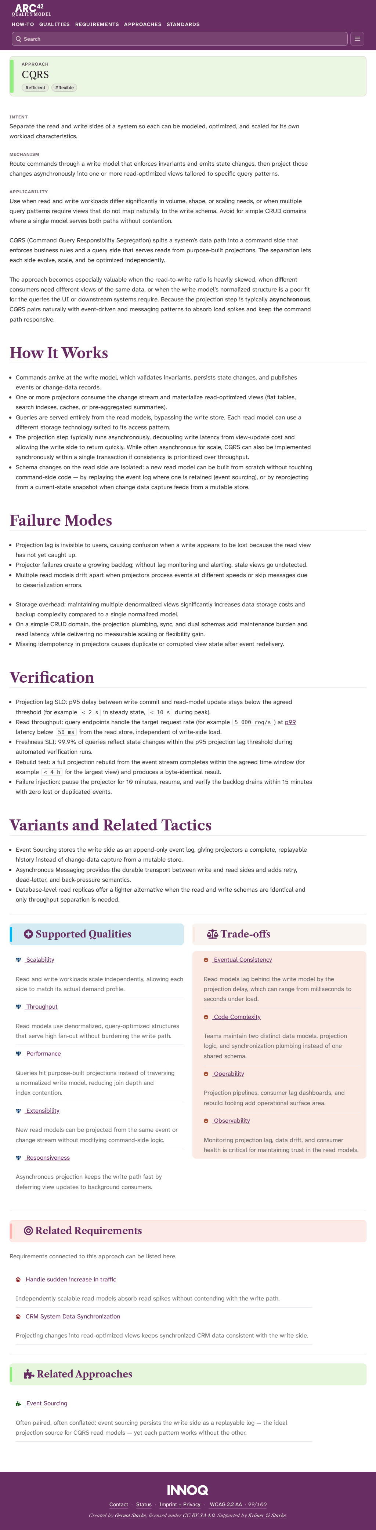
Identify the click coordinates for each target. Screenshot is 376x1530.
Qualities (54, 24)
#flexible (64, 88)
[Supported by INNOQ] (188, 1490)
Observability (231, 1120)
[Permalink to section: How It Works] (118, 353)
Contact (118, 1504)
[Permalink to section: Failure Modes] (122, 520)
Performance (43, 1053)
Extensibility (42, 1111)
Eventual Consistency (242, 959)
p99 (290, 722)
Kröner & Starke (267, 1515)
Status (144, 1504)
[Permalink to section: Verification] (104, 677)
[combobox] (180, 39)
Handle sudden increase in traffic (70, 1279)
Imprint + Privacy (179, 1504)
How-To (23, 24)
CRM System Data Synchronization (72, 1316)
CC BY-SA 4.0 (198, 1515)
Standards (183, 24)
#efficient (35, 88)
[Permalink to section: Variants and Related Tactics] (221, 825)
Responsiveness (47, 1157)
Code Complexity (236, 1017)
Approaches (142, 24)
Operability (228, 1073)
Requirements (97, 24)
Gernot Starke (130, 1515)
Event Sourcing (46, 1403)
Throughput (41, 1006)
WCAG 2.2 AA (238, 1504)
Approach (35, 64)
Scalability (39, 959)
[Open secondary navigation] (357, 39)
